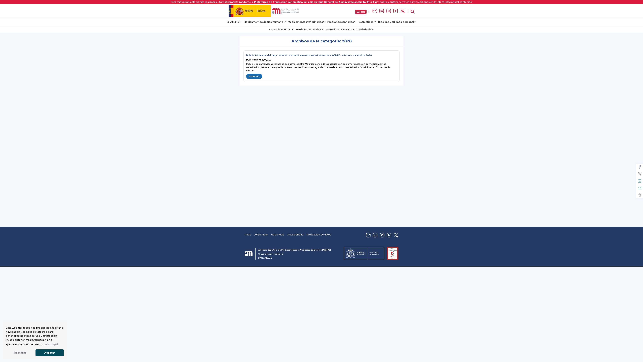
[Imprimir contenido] (639, 195)
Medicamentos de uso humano (263, 21)
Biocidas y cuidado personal (396, 21)
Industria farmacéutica (306, 29)
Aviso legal (261, 234)
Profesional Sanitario (339, 29)
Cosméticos (365, 21)
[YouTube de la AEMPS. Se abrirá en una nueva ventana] (395, 11)
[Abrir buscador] (412, 12)
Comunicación (278, 29)
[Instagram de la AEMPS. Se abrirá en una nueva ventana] (388, 11)
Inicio (248, 234)
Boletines (254, 76)
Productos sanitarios (340, 21)
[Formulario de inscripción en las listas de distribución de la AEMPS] (374, 11)
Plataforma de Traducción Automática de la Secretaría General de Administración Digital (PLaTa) (315, 2)
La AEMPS (233, 21)
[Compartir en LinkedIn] (639, 181)
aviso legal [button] (51, 344)
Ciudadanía (364, 29)
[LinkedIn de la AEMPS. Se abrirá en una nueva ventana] (381, 11)
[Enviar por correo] (639, 188)
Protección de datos (318, 234)
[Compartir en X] (639, 174)
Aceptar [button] (49, 352)
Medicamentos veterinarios (305, 21)
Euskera (360, 12)
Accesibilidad (295, 234)
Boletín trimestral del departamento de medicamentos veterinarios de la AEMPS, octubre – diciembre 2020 (309, 55)
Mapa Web (277, 234)
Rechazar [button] (20, 352)
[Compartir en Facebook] (639, 167)
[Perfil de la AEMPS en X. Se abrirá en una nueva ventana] (402, 11)
